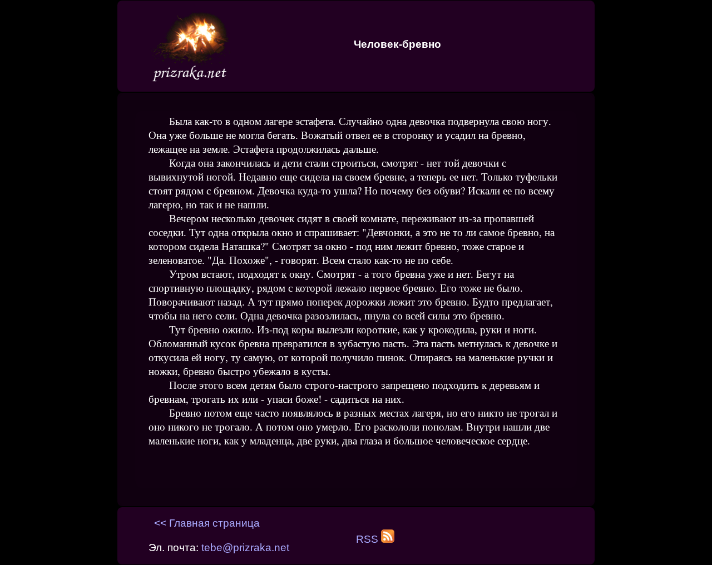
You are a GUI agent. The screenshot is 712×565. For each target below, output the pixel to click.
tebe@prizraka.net (245, 547)
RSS (368, 539)
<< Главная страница (207, 523)
